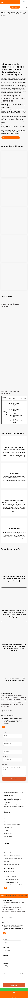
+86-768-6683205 (8, 710)
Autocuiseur (6, 861)
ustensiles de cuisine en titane (11, 847)
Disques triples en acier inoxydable (12, 824)
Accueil (2, 12)
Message (4, 764)
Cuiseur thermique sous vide (10, 852)
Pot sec (7, 12)
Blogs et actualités (8, 836)
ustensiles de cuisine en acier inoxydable (13, 858)
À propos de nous (8, 833)
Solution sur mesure (8, 827)
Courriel (5, 748)
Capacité (6, 830)
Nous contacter (7, 839)
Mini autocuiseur (7, 821)
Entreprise (5, 741)
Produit (5, 818)
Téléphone (5, 756)
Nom (4, 733)
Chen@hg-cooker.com (9, 715)
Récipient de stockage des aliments (12, 855)
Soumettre (14, 779)
